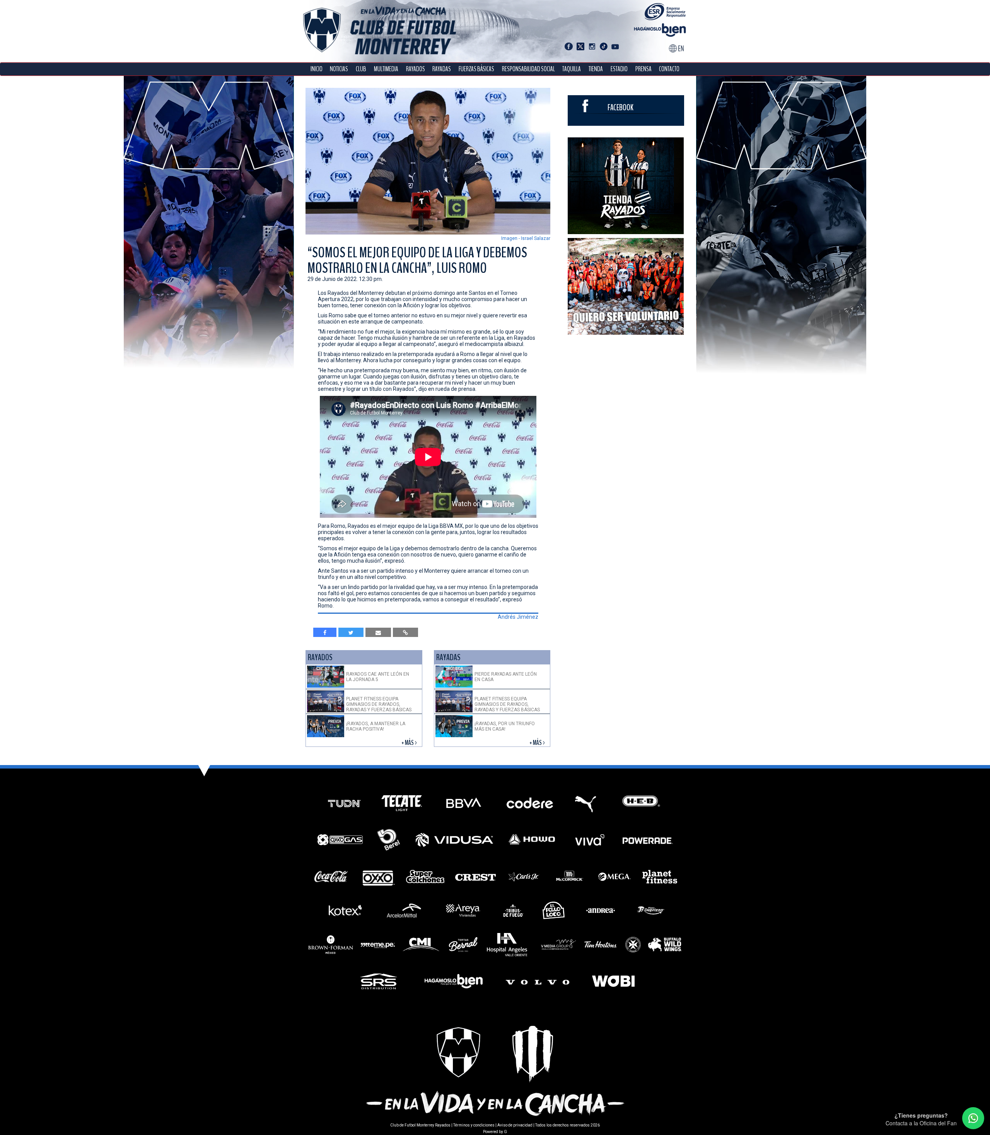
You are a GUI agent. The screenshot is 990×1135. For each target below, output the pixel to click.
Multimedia (386, 69)
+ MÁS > (409, 742)
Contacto (669, 69)
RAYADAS (441, 69)
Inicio (317, 69)
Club (361, 69)
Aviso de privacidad (515, 1125)
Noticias (339, 69)
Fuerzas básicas (476, 69)
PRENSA (643, 69)
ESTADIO (619, 69)
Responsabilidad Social (528, 69)
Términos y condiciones (474, 1125)
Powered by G (495, 1132)
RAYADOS (415, 69)
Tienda (596, 69)
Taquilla (571, 69)
